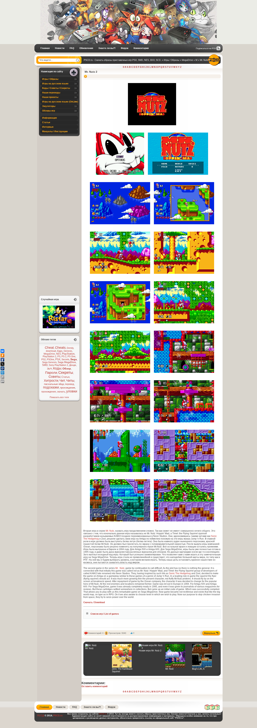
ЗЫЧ (49, 368)
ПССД (40, 715)
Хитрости (51, 380)
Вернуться (209, 633)
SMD (45, 365)
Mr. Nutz (110, 531)
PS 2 (64, 356)
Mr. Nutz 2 (91, 71)
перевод (69, 384)
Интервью (47, 127)
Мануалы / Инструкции (55, 131)
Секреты (65, 372)
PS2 (43, 359)
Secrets (65, 359)
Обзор (66, 368)
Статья (65, 376)
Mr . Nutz (119, 568)
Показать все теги (59, 397)
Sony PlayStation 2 (58, 365)
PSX (57, 359)
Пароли (51, 373)
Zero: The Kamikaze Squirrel (122, 670)
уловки (71, 391)
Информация (49, 118)
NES (58, 354)
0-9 (124, 67)
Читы (70, 380)
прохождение (67, 387)
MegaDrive (49, 354)
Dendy (70, 348)
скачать (61, 391)
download (51, 351)
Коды (57, 368)
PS (58, 356)
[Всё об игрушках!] (212, 709)
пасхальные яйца (54, 384)
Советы (54, 376)
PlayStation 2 (49, 356)
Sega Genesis (49, 362)
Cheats (60, 348)
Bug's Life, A (198, 669)
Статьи (46, 122)
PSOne (50, 359)
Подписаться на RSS (206, 48)
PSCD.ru (57, 715)
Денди (72, 365)
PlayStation (68, 353)
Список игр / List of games (104, 614)
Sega (73, 359)
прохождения (48, 391)
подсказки (51, 387)
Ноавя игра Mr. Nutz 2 (150, 650)
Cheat (49, 348)
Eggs (59, 351)
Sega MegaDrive (67, 362)
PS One (71, 356)
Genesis (68, 351)
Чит (62, 380)
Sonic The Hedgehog (180, 573)
